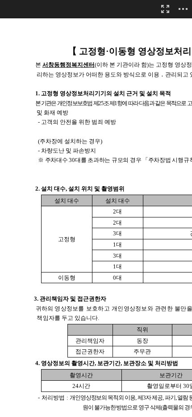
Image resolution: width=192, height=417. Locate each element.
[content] (96, 208)
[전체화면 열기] (165, 9)
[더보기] (183, 9)
